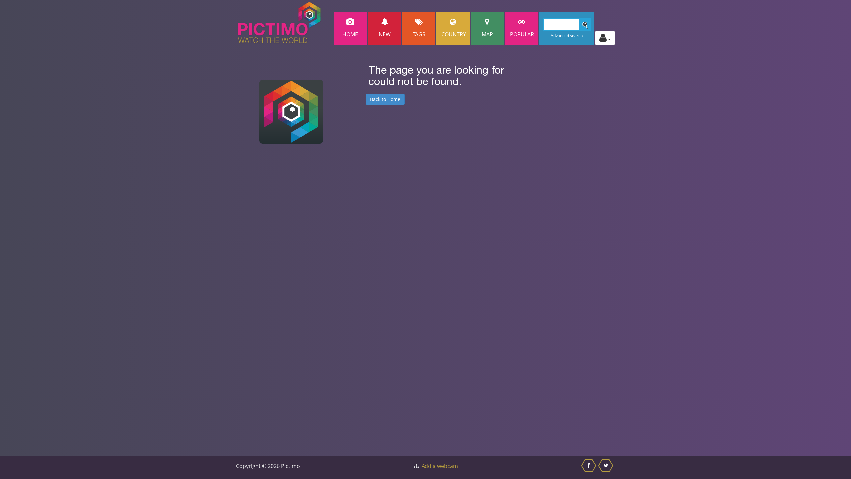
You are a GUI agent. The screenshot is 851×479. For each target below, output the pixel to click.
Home (350, 34)
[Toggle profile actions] (605, 38)
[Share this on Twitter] (606, 467)
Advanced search (567, 35)
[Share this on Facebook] (589, 467)
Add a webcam (440, 466)
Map (487, 34)
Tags (419, 34)
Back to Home (385, 99)
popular (522, 34)
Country (453, 34)
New (385, 34)
